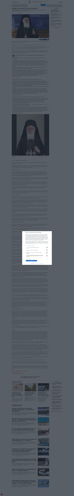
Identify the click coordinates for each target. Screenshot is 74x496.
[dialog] (37, 248)
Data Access (37, 263)
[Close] (50, 232)
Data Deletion (32, 263)
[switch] (47, 247)
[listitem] (37, 245)
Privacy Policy (41, 263)
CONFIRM (31, 260)
